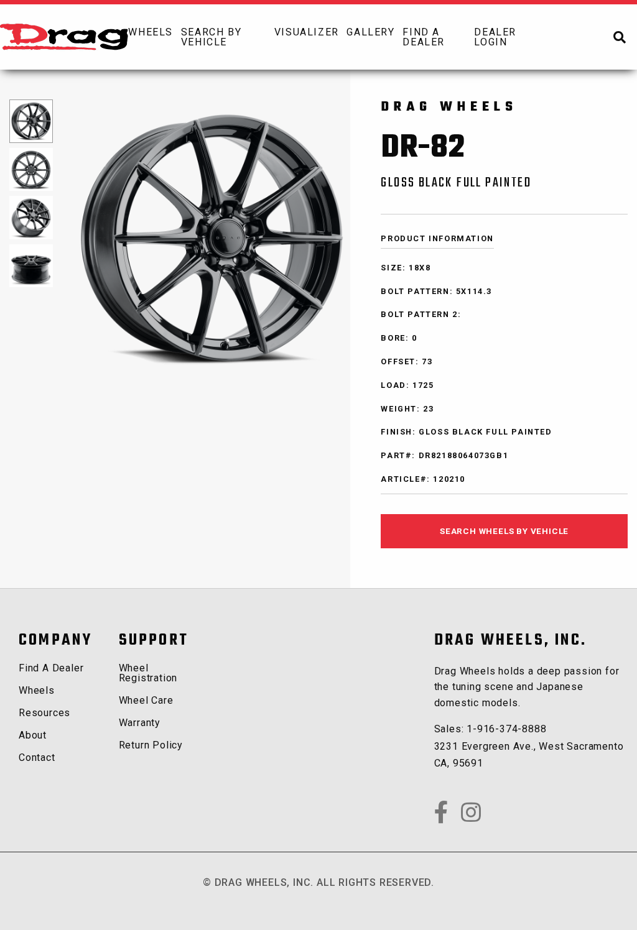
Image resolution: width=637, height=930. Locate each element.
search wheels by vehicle (504, 531)
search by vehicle (211, 37)
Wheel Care (146, 700)
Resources (44, 713)
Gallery (370, 32)
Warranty (139, 723)
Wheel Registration (148, 673)
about (33, 735)
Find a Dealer (51, 668)
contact (37, 757)
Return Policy (151, 745)
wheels (150, 32)
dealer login (495, 37)
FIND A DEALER (423, 37)
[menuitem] (154, 37)
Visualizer (306, 32)
